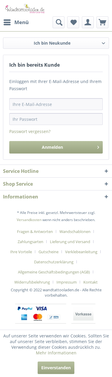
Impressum (66, 282)
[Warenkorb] (102, 22)
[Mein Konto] (88, 22)
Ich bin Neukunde (52, 43)
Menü (21, 22)
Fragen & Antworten (35, 231)
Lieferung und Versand (70, 241)
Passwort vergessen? (29, 131)
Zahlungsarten (30, 241)
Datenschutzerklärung (53, 262)
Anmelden (52, 147)
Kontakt (90, 282)
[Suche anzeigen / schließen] (59, 22)
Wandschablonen (74, 231)
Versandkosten (29, 219)
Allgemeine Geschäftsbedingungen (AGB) (54, 272)
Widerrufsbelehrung (32, 282)
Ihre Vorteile (21, 251)
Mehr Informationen (56, 353)
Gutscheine (49, 251)
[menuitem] (16, 22)
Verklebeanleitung (81, 251)
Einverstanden (56, 367)
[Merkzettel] (73, 22)
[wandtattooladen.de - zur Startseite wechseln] (24, 8)
